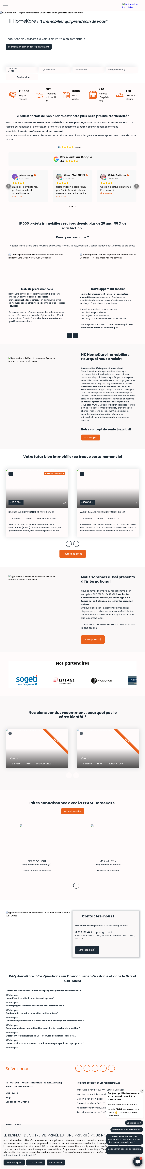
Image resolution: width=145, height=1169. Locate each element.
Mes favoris (12, 1093)
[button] (8, 186)
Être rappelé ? (134, 1122)
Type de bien (48, 69)
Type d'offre (12, 68)
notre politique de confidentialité (20, 1155)
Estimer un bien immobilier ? (126, 1129)
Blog (8, 1097)
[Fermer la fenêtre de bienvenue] (142, 1090)
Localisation (81, 69)
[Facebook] (78, 1068)
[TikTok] (111, 1068)
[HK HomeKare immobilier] (132, 5)
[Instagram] (103, 1068)
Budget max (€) (116, 69)
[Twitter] (95, 1068)
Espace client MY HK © (17, 1101)
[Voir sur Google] (15, 177)
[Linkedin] (87, 1068)
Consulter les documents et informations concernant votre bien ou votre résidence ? (124, 1139)
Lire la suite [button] (18, 196)
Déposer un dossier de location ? (124, 1150)
